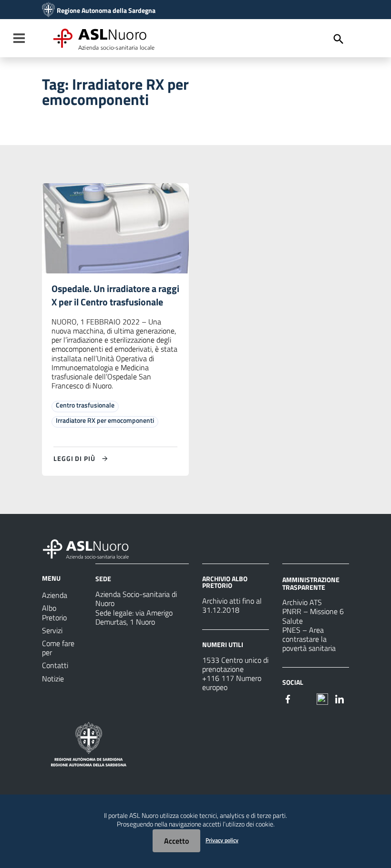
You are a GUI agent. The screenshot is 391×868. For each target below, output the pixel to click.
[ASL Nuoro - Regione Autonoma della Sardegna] (91, 547)
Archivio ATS (302, 602)
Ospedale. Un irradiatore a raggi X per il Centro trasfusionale (115, 295)
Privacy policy (222, 840)
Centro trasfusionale (85, 405)
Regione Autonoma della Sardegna (106, 10)
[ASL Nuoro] (48, 10)
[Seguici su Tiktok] (322, 698)
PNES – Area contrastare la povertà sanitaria (309, 639)
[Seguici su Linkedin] (339, 698)
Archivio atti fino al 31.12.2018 (232, 605)
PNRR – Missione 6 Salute (313, 616)
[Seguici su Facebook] (288, 698)
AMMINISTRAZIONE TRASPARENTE (311, 583)
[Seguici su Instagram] (305, 698)
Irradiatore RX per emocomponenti (105, 420)
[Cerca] (338, 39)
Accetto (176, 841)
